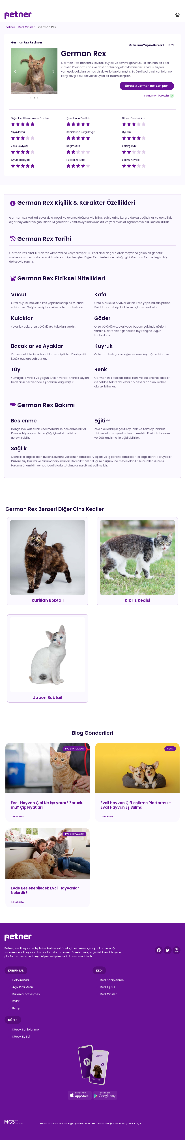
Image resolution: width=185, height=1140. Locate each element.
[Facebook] (159, 950)
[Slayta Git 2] (34, 97)
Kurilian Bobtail (48, 600)
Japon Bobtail (47, 697)
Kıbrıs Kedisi (137, 600)
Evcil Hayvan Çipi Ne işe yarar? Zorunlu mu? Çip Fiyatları (47, 805)
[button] (177, 15)
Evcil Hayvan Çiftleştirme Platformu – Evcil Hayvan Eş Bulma (136, 805)
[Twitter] (168, 950)
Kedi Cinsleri (26, 27)
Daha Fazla (17, 816)
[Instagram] (176, 950)
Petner (10, 27)
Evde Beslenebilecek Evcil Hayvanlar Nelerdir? (45, 890)
